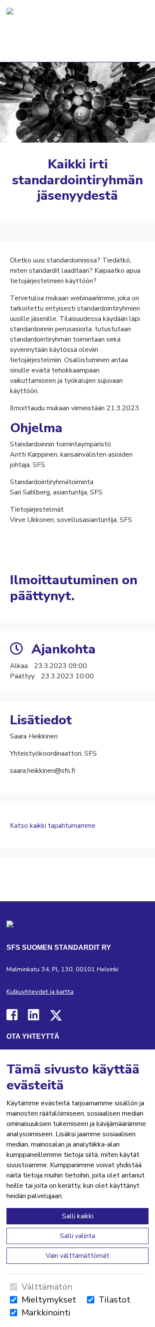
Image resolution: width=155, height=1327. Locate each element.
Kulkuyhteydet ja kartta (40, 991)
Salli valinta (77, 1236)
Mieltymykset (49, 1299)
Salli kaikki (77, 1216)
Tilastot (114, 1299)
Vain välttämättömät (77, 1255)
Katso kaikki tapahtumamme (53, 825)
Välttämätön (47, 1286)
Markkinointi (46, 1312)
